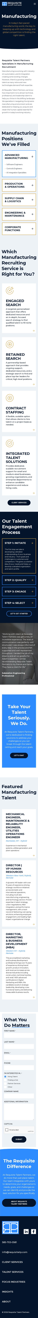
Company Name (11, 1091)
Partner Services (14, 1083)
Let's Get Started (19, 614)
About (6, 1301)
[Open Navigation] (35, 4)
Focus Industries (13, 1281)
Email (7, 1053)
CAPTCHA (8, 1124)
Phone (7, 1063)
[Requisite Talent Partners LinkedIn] (26, 1231)
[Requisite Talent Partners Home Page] (10, 1227)
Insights (7, 1291)
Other (10, 1087)
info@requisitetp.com (14, 1252)
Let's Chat (19, 755)
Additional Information (16, 1102)
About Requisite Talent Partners (19, 1203)
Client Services (19, 503)
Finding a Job (13, 1080)
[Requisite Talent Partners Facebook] (33, 1231)
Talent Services (12, 1272)
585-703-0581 (9, 1242)
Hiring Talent (13, 1077)
